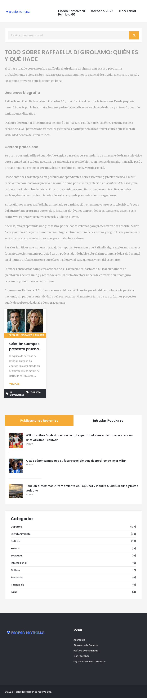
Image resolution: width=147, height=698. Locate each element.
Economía (17, 577)
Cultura (15, 570)
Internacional (19, 562)
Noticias (15, 541)
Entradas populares (107, 420)
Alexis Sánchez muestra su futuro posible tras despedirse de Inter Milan (76, 461)
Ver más (14, 384)
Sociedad (16, 555)
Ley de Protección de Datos (90, 661)
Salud (14, 592)
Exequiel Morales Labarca (26, 335)
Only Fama (127, 11)
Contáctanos (82, 656)
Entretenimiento (21, 534)
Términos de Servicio (86, 645)
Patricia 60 (66, 14)
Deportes (16, 526)
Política (15, 548)
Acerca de (79, 639)
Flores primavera (71, 11)
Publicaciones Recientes (39, 420)
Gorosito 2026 (102, 11)
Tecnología (17, 584)
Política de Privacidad (86, 650)
